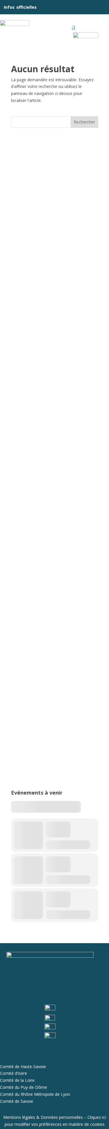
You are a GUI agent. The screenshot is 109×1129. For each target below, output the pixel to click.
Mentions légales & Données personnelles (43, 1117)
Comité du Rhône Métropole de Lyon (35, 1094)
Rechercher (84, 122)
